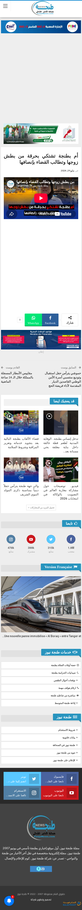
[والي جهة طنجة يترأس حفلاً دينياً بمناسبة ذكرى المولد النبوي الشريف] (21, 469)
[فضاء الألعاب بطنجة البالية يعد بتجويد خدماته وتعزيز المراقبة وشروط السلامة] (21, 422)
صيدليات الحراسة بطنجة (64, 672)
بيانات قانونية (68, 737)
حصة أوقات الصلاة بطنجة (63, 665)
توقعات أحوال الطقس (64, 680)
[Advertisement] (41, 76)
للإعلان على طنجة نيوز (64, 760)
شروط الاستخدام (66, 730)
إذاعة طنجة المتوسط (65, 703)
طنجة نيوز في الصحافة (64, 745)
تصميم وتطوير (44, 899)
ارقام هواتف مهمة (67, 688)
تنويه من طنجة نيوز (66, 752)
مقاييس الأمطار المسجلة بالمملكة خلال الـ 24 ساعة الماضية (17, 377)
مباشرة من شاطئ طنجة (63, 695)
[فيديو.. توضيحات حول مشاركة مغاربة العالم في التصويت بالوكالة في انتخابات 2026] (60, 469)
